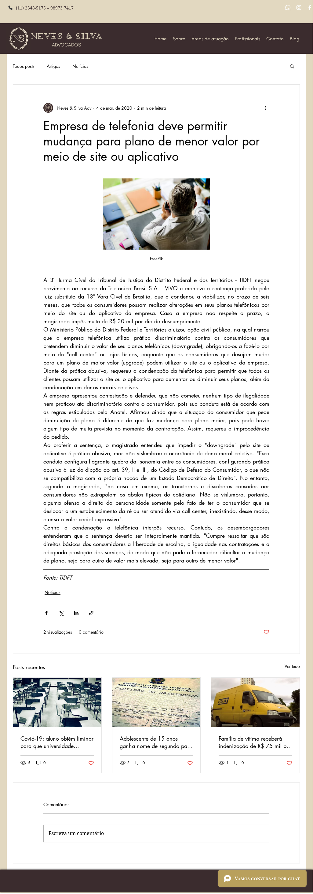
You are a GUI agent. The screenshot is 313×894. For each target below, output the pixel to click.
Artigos (53, 66)
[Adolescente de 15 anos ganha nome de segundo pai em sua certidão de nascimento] (156, 702)
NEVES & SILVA (68, 36)
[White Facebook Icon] (310, 7)
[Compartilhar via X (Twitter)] (61, 613)
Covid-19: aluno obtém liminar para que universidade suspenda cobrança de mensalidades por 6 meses (56, 742)
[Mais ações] (265, 108)
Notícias (80, 66)
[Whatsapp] (288, 7)
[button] (292, 66)
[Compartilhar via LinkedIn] (76, 613)
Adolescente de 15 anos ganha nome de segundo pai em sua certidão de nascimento (154, 742)
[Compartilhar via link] (91, 613)
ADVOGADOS (66, 45)
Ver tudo (292, 666)
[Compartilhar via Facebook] (46, 613)
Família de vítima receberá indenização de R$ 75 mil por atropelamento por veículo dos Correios (255, 742)
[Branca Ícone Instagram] (299, 7)
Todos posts (24, 66)
